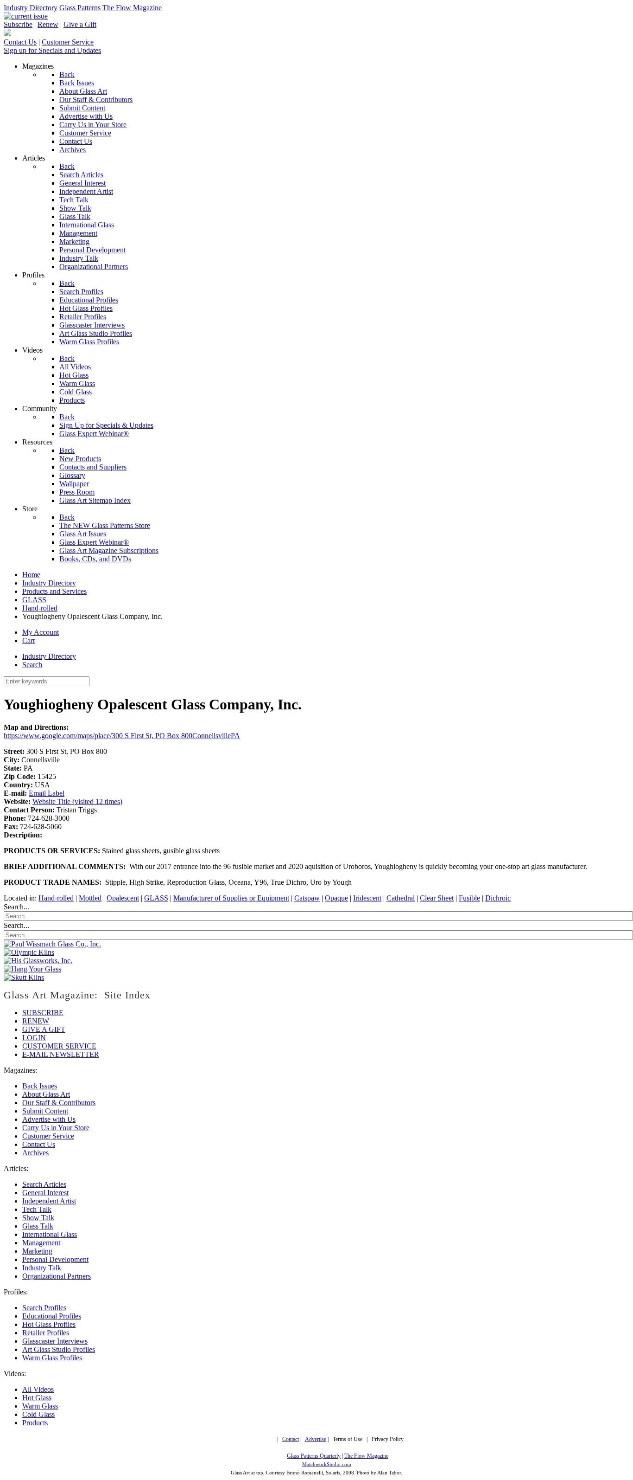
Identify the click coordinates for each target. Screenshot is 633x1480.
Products (35, 1423)
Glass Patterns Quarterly (314, 1456)
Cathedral (400, 898)
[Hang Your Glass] (32, 969)
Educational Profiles (51, 1316)
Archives (35, 1153)
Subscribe (18, 24)
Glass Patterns (80, 8)
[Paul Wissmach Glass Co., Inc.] (52, 944)
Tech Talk (36, 1209)
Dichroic (498, 898)
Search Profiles (44, 1308)
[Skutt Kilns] (24, 977)
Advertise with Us (49, 1119)
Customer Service (68, 42)
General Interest (45, 1193)
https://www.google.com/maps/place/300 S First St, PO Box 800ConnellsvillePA (122, 736)
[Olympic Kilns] (29, 952)
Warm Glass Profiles (52, 1358)
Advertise (315, 1439)
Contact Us (20, 42)
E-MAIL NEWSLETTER (60, 1054)
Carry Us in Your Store (55, 1128)
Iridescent (367, 898)
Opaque (336, 898)
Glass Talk (37, 1226)
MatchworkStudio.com (326, 1464)
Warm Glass (40, 1406)
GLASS (156, 898)
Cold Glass (38, 1414)
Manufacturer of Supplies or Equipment (231, 898)
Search (32, 665)
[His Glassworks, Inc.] (38, 961)
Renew (48, 24)
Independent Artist (49, 1201)
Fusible (469, 898)
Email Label (46, 793)
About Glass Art (46, 1094)
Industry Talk (41, 1268)
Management (41, 1243)
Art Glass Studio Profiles (58, 1349)
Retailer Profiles (45, 1333)
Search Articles (44, 1184)
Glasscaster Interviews (55, 1341)
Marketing (37, 1251)
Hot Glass (36, 1398)
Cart (28, 640)
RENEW (35, 1021)
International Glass (49, 1234)
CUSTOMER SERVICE (59, 1046)
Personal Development (55, 1259)
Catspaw (307, 898)
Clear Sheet (437, 898)
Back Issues (39, 1086)
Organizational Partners (56, 1276)
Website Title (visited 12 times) (77, 801)
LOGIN (34, 1038)
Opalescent (123, 898)
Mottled (90, 898)
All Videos (38, 1389)
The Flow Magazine (132, 8)
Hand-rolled (56, 898)
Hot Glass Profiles (49, 1324)
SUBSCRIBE (42, 1013)
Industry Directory (30, 8)
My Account (40, 632)
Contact (290, 1439)
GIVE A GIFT (43, 1029)
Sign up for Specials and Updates (52, 50)
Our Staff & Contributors (58, 1103)
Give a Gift (79, 24)
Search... (16, 907)
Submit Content (45, 1111)
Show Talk (38, 1218)
